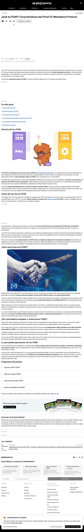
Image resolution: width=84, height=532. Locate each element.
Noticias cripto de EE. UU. (53, 503)
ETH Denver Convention (46, 173)
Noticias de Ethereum (53, 499)
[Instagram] (14, 21)
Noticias (26, 487)
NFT (6, 13)
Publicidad (4, 487)
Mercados (27, 493)
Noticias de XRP (51, 489)
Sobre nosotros (5, 493)
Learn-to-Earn (28, 498)
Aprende (26, 490)
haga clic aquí (54, 394)
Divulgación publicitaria (76, 492)
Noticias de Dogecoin (53, 507)
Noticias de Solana (52, 509)
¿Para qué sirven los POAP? (11, 115)
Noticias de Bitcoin (52, 492)
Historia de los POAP (8, 108)
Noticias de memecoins (53, 512)
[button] (11, 470)
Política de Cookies (16, 523)
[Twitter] (6, 21)
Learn (2, 13)
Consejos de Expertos (30, 496)
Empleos (3, 496)
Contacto (3, 490)
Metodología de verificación (74, 488)
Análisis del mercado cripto (52, 496)
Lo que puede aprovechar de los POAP (14, 121)
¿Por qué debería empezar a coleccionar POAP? (17, 118)
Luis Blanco (27, 59)
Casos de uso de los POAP (10, 111)
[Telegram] (10, 21)
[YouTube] (2, 21)
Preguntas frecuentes (8, 125)
